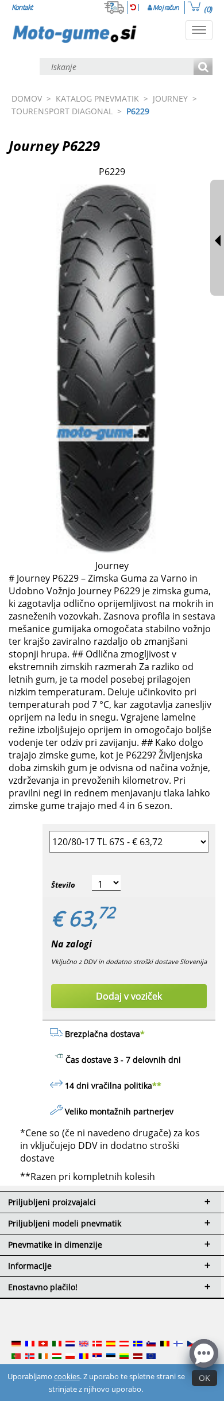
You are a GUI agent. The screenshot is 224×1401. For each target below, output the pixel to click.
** (156, 1085)
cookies (67, 1376)
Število (63, 885)
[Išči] (203, 67)
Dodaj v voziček (129, 996)
